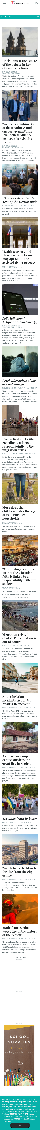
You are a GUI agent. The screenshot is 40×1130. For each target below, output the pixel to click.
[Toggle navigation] (5, 3)
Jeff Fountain (7, 822)
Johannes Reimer (9, 388)
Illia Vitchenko (8, 206)
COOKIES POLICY (20, 1119)
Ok (20, 1125)
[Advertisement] (20, 974)
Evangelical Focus (9, 72)
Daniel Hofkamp (8, 454)
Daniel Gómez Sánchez (11, 326)
